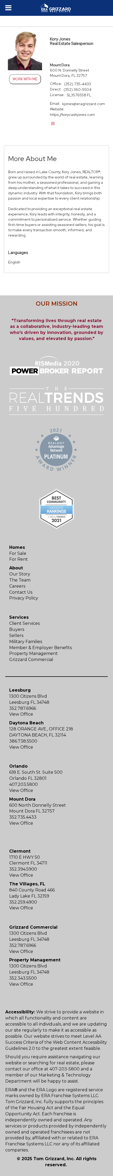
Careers (17, 586)
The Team (19, 580)
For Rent (18, 559)
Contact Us (20, 592)
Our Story (19, 574)
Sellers (16, 635)
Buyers (16, 629)
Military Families (25, 641)
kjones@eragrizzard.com (83, 103)
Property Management (33, 653)
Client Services (24, 623)
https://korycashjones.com (72, 114)
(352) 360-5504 (77, 89)
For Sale (17, 553)
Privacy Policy (23, 598)
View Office (21, 714)
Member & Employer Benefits (40, 647)
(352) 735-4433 (77, 84)
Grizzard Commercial (31, 659)
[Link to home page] (56, 8)
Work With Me (25, 79)
